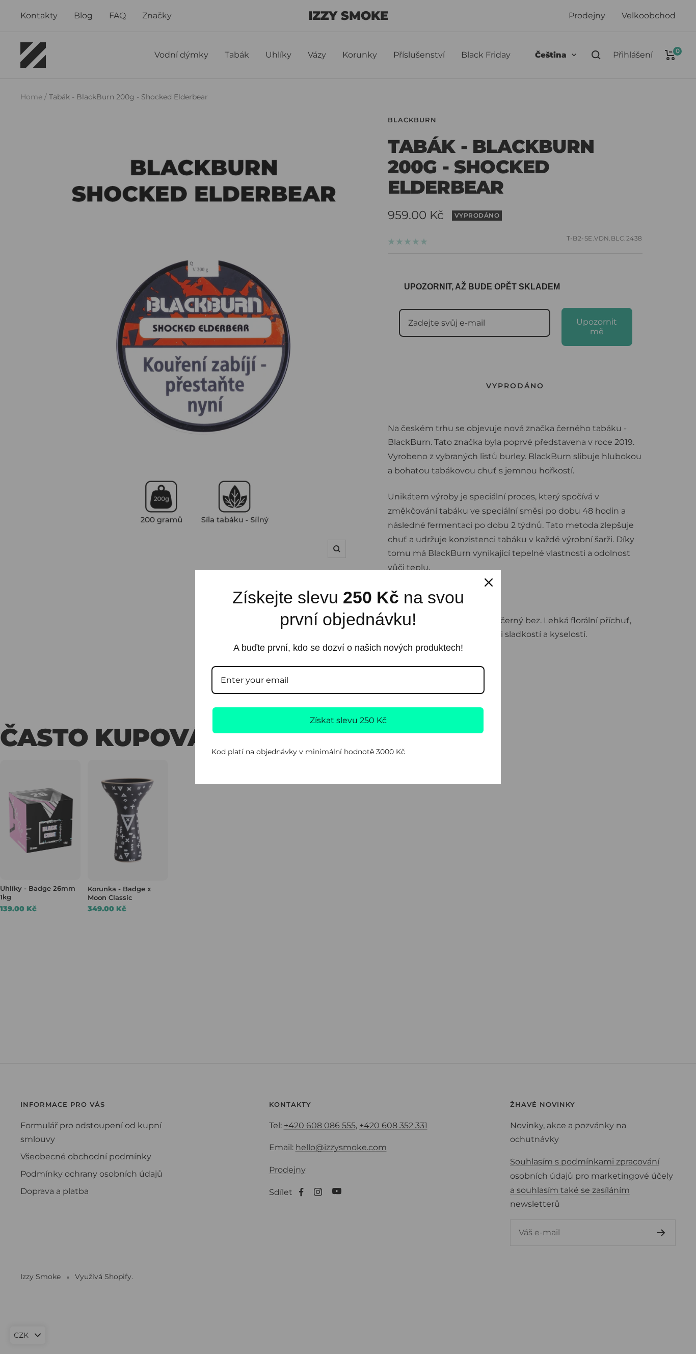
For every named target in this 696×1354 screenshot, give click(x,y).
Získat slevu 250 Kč (348, 720)
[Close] (488, 582)
